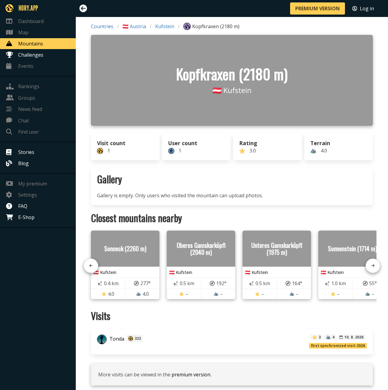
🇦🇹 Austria (134, 26)
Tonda (116, 339)
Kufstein (164, 26)
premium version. (191, 374)
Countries (102, 26)
